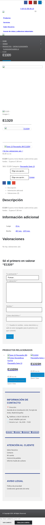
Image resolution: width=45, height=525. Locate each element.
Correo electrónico (13, 315)
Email (13, 183)
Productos (7, 18)
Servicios (6, 22)
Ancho (5, 175)
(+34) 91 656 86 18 (27, 9)
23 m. (18, 226)
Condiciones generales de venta (18, 489)
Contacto (10, 453)
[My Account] (35, 9)
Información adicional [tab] (15, 190)
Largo (5, 169)
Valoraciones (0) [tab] (13, 193)
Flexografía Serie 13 (27, 166)
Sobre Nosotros (8, 27)
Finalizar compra (23, 522)
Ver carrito (7, 522)
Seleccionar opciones (16, 380)
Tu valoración (11, 281)
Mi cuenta (10, 455)
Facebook (4, 183)
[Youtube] (30, 2)
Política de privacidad (14, 486)
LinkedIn (9, 183)
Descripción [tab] (12, 188)
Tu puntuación (12, 274)
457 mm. (19, 231)
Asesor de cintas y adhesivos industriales (18, 31)
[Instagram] (35, 2)
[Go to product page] (17, 358)
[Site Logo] (8, 13)
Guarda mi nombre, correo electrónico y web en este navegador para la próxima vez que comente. (22, 328)
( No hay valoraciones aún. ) (12, 151)
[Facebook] (25, 2)
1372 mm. (26, 231)
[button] (4, 8)
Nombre (9, 306)
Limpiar (31, 177)
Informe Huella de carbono (16, 461)
